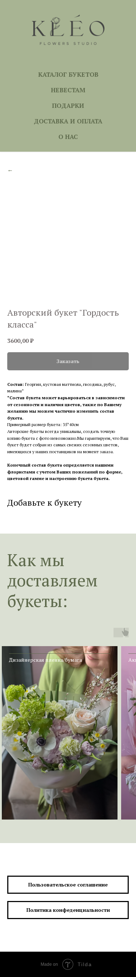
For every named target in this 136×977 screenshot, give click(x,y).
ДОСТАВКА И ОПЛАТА (68, 121)
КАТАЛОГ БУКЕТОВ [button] (68, 74)
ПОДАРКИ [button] (68, 105)
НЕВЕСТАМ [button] (68, 90)
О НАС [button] (68, 136)
